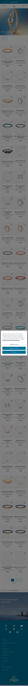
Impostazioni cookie (14, 344)
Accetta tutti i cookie (14, 348)
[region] (14, 343)
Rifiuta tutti (13, 352)
